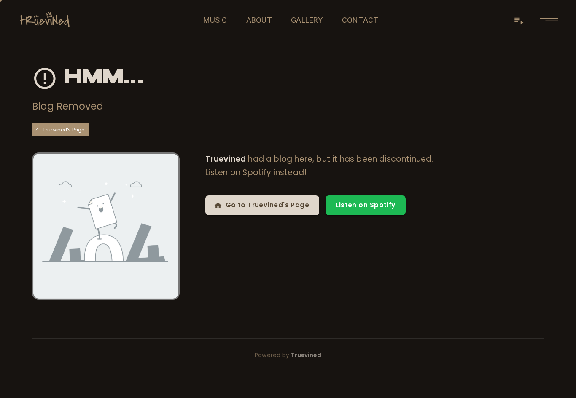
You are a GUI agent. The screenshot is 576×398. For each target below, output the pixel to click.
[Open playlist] (519, 20)
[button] (549, 20)
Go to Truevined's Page (268, 204)
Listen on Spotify (365, 204)
